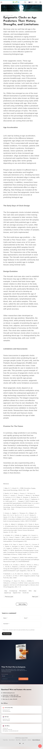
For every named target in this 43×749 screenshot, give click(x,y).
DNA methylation (23, 590)
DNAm (30, 590)
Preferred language (4, 674)
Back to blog (22, 604)
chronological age (13, 590)
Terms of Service (12, 739)
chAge (5, 590)
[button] (1, 2)
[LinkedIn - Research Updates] (20, 743)
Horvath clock (26, 592)
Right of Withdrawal (36, 739)
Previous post (9, 597)
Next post (35, 597)
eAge (35, 590)
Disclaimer (29, 739)
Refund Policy (18, 739)
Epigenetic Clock (16, 592)
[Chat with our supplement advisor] (40, 746)
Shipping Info (24, 739)
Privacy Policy (5, 739)
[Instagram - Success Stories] (23, 743)
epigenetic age (7, 592)
